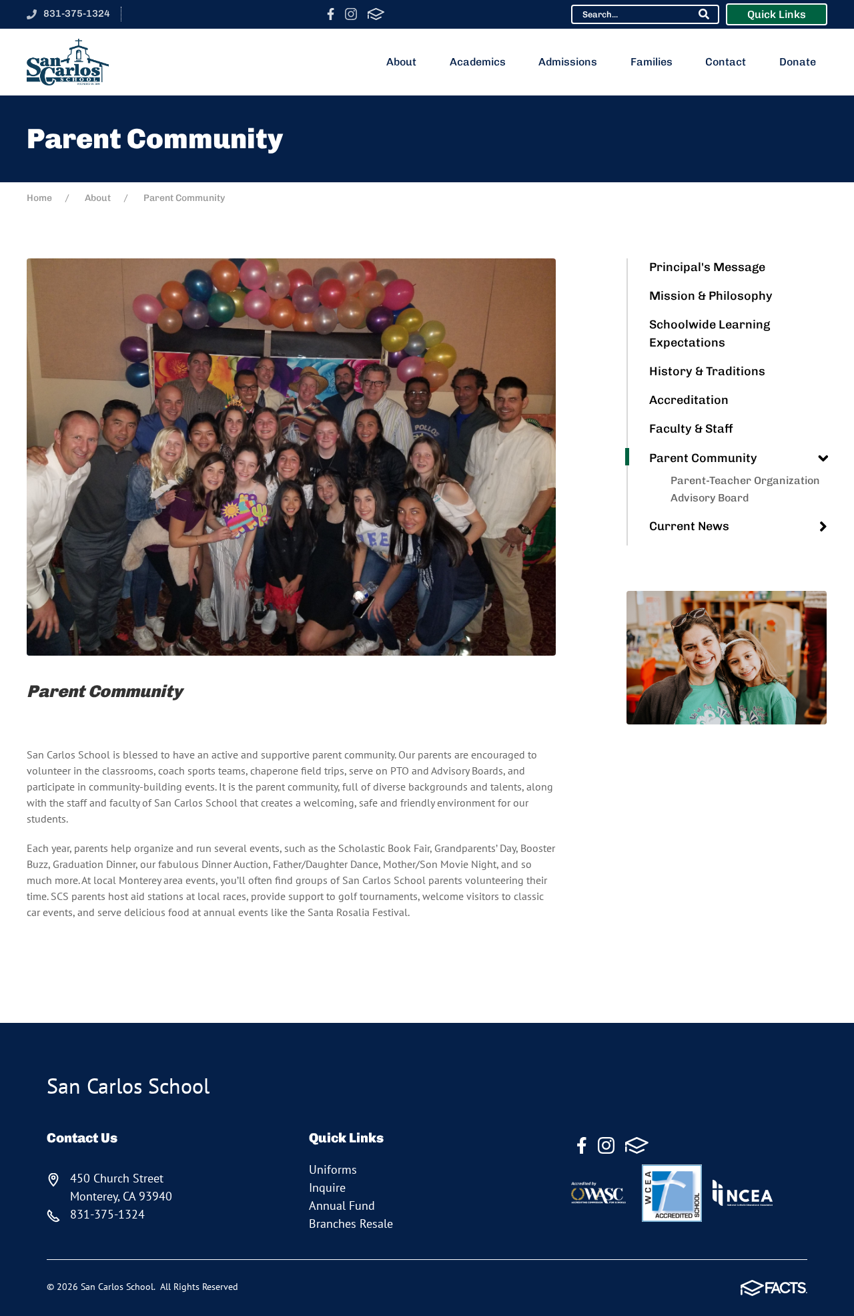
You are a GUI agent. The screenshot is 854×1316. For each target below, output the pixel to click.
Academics (478, 61)
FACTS (376, 14)
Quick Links (776, 14)
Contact (725, 61)
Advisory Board (710, 497)
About (401, 61)
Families (651, 61)
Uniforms (333, 1169)
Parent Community (703, 458)
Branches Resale (351, 1223)
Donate (797, 61)
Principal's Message (707, 267)
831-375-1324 (76, 13)
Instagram (351, 14)
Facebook (330, 14)
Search (704, 14)
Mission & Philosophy (711, 295)
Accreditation (689, 400)
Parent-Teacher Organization (745, 480)
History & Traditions (707, 371)
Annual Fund (342, 1205)
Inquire (327, 1187)
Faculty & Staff (691, 428)
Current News (689, 526)
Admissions (567, 61)
